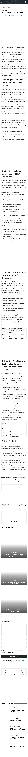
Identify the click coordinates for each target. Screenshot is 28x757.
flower (23, 479)
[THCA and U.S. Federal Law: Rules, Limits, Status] (5, 746)
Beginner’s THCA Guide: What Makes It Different (18, 738)
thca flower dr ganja (6, 505)
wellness (10, 490)
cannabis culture (21, 477)
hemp (3, 481)
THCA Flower (8, 7)
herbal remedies (16, 481)
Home (2, 7)
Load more (13, 753)
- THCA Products (13, 580)
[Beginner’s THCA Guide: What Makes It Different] (5, 737)
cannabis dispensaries (6, 479)
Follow (14, 669)
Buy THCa (7, 15)
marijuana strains (19, 483)
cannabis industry (16, 479)
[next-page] (5, 616)
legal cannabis (5, 483)
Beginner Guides (14, 735)
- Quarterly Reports (13, 607)
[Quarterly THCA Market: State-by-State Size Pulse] (14, 599)
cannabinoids (8, 477)
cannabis (15, 477)
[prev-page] (2, 616)
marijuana (12, 483)
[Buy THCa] (2, 15)
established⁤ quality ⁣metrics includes (9, 419)
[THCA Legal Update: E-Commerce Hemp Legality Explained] (14, 544)
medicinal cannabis (6, 485)
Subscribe (22, 669)
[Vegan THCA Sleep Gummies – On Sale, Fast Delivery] (14, 572)
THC (3, 490)
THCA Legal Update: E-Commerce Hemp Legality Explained (14, 555)
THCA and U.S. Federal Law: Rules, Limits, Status (17, 747)
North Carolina (15, 485)
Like (5, 669)
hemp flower (8, 481)
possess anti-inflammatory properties (10, 104)
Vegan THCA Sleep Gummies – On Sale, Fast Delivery (14, 582)
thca (6, 490)
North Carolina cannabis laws (8, 488)
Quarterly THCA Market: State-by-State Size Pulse (14, 610)
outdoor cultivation (19, 488)
